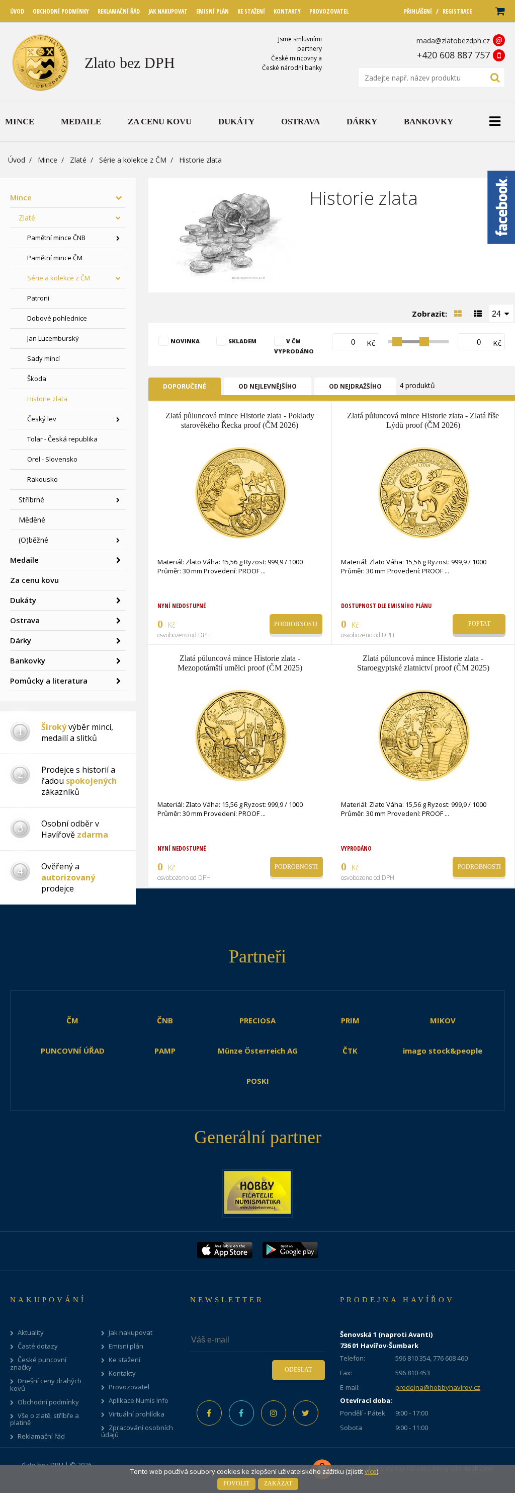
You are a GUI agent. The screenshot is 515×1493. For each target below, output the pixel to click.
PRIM (350, 1020)
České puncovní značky (38, 1363)
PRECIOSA (257, 1020)
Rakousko (42, 479)
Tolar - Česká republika (62, 438)
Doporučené (184, 386)
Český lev (41, 418)
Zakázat (278, 1483)
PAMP (165, 1051)
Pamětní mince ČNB (56, 237)
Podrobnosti (295, 624)
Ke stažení (124, 1360)
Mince (47, 160)
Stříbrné (31, 499)
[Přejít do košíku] (499, 11)
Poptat (479, 623)
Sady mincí (43, 358)
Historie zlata (47, 398)
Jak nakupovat (130, 1332)
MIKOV (443, 1020)
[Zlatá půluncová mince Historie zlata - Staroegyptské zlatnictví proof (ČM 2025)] (424, 734)
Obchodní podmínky (48, 1402)
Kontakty (122, 1373)
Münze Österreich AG (258, 1051)
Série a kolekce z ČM (132, 160)
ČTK (350, 1051)
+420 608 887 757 (453, 55)
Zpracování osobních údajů (137, 1431)
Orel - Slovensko (52, 459)
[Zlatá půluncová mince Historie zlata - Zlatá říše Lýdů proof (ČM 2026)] (424, 492)
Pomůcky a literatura (49, 681)
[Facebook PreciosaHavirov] (209, 1413)
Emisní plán (126, 1346)
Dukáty (23, 600)
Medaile (24, 560)
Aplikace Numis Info (138, 1400)
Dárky (20, 640)
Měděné (32, 520)
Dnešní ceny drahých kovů (45, 1384)
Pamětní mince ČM (54, 257)
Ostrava (25, 620)
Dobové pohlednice (57, 318)
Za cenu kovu (34, 580)
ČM (72, 1020)
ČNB (165, 1020)
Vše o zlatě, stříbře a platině (44, 1419)
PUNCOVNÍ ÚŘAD (73, 1051)
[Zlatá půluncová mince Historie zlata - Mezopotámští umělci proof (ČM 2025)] (241, 734)
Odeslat (298, 1369)
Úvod (16, 160)
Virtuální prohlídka (136, 1414)
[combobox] (501, 313)
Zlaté (78, 160)
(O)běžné (33, 540)
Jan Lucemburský (53, 338)
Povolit (236, 1483)
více (371, 1471)
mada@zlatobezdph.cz (453, 40)
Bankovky (27, 660)
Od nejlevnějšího (267, 386)
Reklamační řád (41, 1436)
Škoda (36, 378)
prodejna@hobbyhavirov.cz (437, 1387)
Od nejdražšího (355, 386)
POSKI (257, 1081)
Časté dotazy (38, 1346)
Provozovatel (129, 1387)
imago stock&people (442, 1051)
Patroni (38, 298)
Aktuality (31, 1332)
